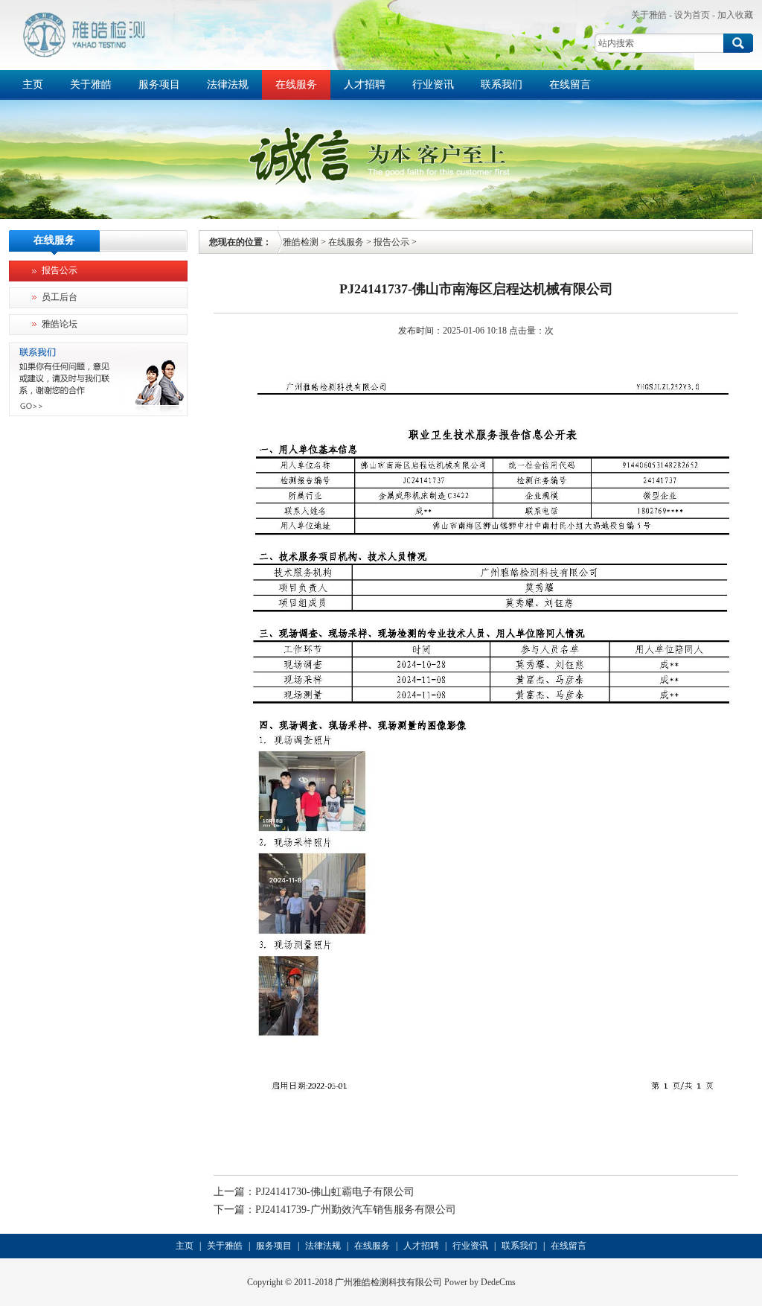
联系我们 (501, 84)
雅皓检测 (300, 242)
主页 (32, 84)
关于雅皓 (649, 15)
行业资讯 (433, 84)
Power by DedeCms (480, 1282)
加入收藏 (735, 15)
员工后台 (59, 297)
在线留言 (570, 84)
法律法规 (228, 84)
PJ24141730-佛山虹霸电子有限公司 (334, 1191)
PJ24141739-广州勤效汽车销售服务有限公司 (355, 1209)
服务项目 (159, 84)
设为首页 (692, 15)
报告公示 (59, 270)
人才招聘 (364, 84)
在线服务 (296, 84)
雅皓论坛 (59, 324)
